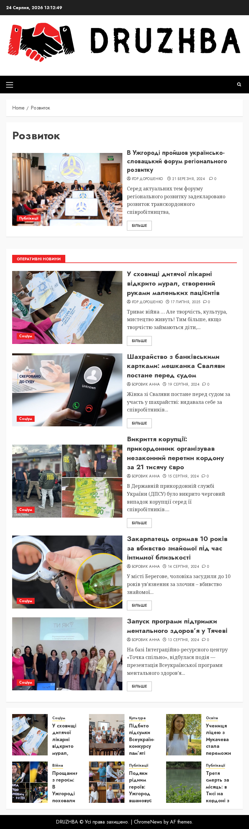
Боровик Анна (146, 384)
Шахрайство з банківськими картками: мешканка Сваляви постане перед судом (176, 366)
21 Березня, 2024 (188, 179)
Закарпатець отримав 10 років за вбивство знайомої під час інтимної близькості (177, 548)
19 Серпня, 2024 (184, 384)
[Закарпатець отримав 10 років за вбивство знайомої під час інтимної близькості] (67, 572)
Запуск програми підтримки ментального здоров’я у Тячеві (177, 625)
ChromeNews (148, 821)
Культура (137, 718)
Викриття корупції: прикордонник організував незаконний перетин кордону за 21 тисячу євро (175, 453)
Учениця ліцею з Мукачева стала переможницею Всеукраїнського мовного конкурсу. (226, 749)
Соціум (25, 336)
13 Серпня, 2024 (183, 640)
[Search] (239, 84)
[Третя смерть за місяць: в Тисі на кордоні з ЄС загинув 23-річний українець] (184, 782)
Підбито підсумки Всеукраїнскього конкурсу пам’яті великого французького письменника (149, 749)
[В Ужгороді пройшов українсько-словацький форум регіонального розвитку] (67, 189)
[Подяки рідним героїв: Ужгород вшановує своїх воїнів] (106, 782)
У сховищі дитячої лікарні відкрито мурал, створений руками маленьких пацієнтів (173, 283)
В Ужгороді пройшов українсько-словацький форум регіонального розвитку (177, 161)
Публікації (28, 218)
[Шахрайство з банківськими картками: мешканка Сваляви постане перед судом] (67, 389)
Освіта (212, 718)
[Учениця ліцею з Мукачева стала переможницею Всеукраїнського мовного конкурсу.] (184, 734)
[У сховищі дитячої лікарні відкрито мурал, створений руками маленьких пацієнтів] (67, 307)
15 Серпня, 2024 (183, 476)
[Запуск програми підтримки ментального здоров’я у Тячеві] (67, 653)
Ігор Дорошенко (147, 179)
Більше (139, 225)
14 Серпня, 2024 (183, 566)
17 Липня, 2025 (185, 302)
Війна (57, 765)
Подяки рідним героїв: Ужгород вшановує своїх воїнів (140, 793)
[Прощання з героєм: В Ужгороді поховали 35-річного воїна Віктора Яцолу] (30, 782)
